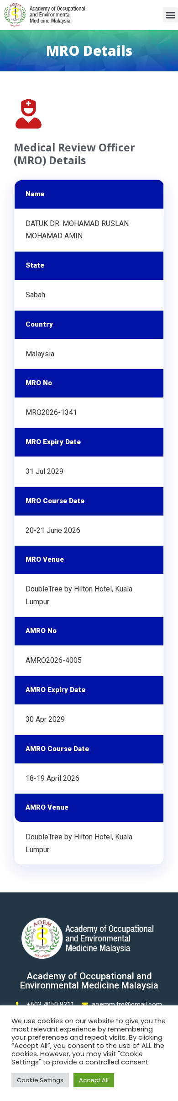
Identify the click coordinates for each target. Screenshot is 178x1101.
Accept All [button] (94, 1080)
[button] (170, 14)
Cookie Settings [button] (40, 1080)
